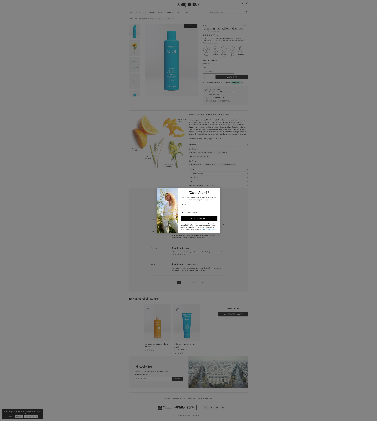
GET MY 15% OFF (199, 219)
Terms (213, 229)
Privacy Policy (206, 229)
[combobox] (184, 212)
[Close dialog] (218, 190)
